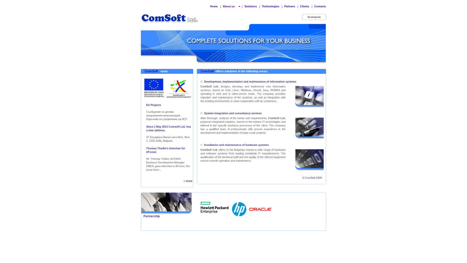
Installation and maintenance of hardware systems (236, 144)
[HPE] (214, 207)
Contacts (320, 6)
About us (229, 6)
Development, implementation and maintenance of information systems (250, 81)
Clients (304, 6)
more (189, 180)
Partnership (152, 216)
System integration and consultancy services (233, 113)
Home (214, 6)
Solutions (250, 6)
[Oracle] (260, 207)
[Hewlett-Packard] (239, 207)
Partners (289, 6)
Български (314, 17)
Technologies (270, 6)
